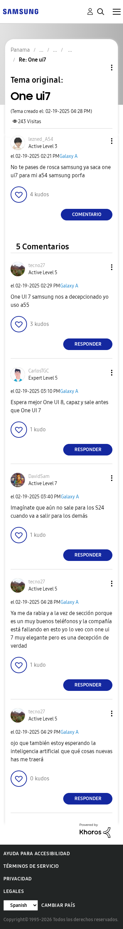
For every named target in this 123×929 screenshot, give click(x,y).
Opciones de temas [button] (100, 67)
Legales (13, 891)
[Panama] (20, 11)
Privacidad (17, 879)
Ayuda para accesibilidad (36, 854)
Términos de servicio (31, 866)
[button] (100, 141)
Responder (87, 344)
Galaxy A (68, 156)
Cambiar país (58, 905)
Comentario (86, 214)
